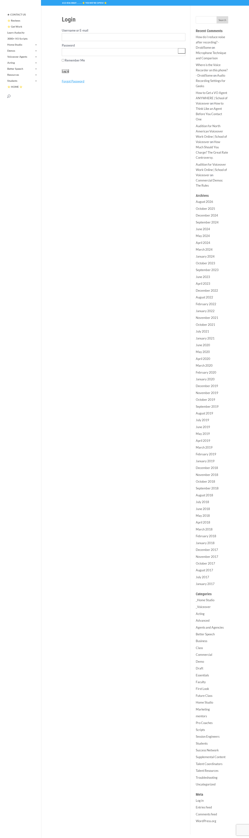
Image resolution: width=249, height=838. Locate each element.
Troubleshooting (206, 777)
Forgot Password (73, 81)
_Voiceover (203, 607)
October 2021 (205, 325)
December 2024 (207, 215)
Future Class (204, 696)
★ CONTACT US (16, 14)
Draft (199, 668)
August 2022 (204, 297)
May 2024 (203, 236)
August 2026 (204, 202)
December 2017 (207, 550)
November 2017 (207, 557)
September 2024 (207, 222)
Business (201, 641)
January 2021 (205, 338)
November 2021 (207, 318)
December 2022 (207, 290)
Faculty (201, 682)
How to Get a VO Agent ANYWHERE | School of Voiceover (211, 98)
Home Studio (14, 44)
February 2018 (206, 536)
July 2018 (202, 502)
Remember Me (74, 60)
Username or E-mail (75, 30)
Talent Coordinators (209, 764)
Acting (11, 62)
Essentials (202, 675)
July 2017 (202, 577)
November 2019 (207, 393)
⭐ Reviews (13, 20)
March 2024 (204, 249)
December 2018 (207, 468)
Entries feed (204, 807)
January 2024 (205, 256)
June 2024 (203, 229)
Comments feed (206, 814)
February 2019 (206, 454)
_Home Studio (205, 600)
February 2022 (206, 304)
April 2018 (203, 522)
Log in (200, 800)
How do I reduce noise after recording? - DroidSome (210, 42)
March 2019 (204, 447)
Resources (13, 75)
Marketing (203, 709)
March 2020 (204, 365)
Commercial (204, 655)
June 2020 (203, 345)
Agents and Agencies (210, 627)
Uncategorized (206, 784)
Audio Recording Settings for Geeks (210, 81)
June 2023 (203, 277)
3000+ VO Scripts (17, 38)
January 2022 (205, 311)
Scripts (200, 730)
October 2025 (205, 209)
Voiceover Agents (17, 56)
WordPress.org (206, 821)
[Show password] (181, 51)
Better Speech (15, 68)
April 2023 (203, 283)
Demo (200, 661)
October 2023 (205, 263)
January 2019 (205, 461)
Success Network (207, 750)
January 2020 (205, 379)
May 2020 (203, 352)
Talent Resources (207, 771)
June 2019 (203, 427)
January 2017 (205, 584)
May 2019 (203, 434)
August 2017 (204, 570)
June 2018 (203, 509)
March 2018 (204, 529)
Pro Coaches (204, 723)
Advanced (203, 620)
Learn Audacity (15, 32)
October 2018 (205, 481)
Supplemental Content (210, 757)
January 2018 (205, 543)
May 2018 (203, 516)
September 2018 (207, 488)
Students (12, 81)
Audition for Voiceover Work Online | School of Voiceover (211, 170)
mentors (201, 716)
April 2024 (203, 243)
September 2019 (207, 406)
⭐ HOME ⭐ (14, 87)
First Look (202, 689)
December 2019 (207, 386)
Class (199, 648)
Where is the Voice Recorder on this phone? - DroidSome (212, 70)
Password (68, 45)
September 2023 (207, 270)
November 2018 (207, 475)
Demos (11, 50)
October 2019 (205, 399)
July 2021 (202, 331)
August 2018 (204, 495)
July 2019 (202, 420)
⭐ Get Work (14, 26)
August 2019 (204, 413)
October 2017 (205, 563)
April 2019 (203, 441)
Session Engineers (207, 736)
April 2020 (203, 359)
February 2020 (206, 372)
